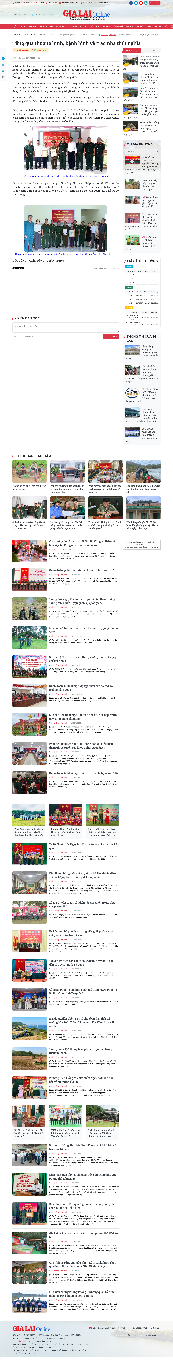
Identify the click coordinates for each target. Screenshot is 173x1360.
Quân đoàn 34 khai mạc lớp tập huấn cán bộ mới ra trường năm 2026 (81, 687)
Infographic (103, 3)
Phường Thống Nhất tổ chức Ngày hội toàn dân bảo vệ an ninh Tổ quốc (65, 832)
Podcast (53, 3)
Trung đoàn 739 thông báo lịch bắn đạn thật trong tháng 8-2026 (80, 1051)
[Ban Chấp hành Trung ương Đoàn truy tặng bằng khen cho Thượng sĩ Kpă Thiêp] (29, 1213)
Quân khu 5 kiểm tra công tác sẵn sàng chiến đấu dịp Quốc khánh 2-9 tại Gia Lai (141, 62)
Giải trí (139, 26)
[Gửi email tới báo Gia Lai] (146, 3)
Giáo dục (84, 26)
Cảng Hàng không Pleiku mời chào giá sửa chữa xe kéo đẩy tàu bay (142, 352)
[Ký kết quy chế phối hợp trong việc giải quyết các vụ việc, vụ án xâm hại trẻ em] (29, 941)
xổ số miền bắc (130, 542)
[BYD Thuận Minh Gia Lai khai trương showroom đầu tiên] (132, 432)
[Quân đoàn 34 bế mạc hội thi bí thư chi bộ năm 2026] (29, 579)
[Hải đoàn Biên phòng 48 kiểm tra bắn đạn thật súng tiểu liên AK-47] (130, 77)
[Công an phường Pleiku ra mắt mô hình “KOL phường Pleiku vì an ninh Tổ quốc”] (29, 999)
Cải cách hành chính (127, 35)
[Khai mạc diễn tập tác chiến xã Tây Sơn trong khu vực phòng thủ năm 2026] (29, 1184)
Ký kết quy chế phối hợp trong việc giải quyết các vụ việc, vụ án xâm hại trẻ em (81, 933)
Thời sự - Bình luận (59, 26)
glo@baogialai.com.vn (27, 1341)
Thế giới (32, 26)
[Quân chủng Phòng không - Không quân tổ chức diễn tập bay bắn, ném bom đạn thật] (29, 1301)
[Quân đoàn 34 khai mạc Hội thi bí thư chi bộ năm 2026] (29, 782)
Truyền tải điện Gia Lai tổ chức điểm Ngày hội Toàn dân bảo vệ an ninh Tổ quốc (81, 962)
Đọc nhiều (132, 50)
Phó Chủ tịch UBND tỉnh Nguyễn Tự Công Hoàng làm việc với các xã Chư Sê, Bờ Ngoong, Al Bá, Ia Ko (142, 165)
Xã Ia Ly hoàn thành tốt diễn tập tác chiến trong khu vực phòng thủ (82, 904)
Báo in (41, 3)
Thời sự (23, 26)
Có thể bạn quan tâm (33, 456)
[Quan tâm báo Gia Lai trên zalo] (136, 3)
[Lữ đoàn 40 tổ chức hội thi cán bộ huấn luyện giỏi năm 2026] (29, 637)
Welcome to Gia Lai (70, 3)
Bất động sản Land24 (144, 542)
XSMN (155, 542)
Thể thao (158, 26)
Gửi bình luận (111, 336)
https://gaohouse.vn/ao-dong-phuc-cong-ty (141, 547)
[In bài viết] (3, 77)
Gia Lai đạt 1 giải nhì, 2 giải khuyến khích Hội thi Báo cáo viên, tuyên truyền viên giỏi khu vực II (141, 221)
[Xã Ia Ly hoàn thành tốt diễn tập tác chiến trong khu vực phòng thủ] (29, 912)
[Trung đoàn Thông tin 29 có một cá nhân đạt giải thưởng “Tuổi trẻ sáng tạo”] (130, 126)
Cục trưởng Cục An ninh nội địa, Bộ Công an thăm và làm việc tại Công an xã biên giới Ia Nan (82, 543)
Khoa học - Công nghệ (112, 26)
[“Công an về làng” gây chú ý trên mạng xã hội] (29, 471)
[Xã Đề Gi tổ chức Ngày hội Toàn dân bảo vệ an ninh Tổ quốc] (29, 854)
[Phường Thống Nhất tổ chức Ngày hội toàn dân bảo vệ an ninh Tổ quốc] (65, 815)
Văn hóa (129, 26)
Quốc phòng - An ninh (35, 35)
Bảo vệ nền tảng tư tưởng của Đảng (65, 35)
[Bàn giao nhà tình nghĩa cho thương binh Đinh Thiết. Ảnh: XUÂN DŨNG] (65, 150)
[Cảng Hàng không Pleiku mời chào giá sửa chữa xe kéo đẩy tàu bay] (132, 350)
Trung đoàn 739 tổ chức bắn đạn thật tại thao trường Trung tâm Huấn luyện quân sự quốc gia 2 (82, 601)
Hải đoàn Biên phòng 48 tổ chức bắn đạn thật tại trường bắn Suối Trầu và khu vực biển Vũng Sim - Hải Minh (82, 1022)
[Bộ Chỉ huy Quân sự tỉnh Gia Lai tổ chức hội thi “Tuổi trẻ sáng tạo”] (28, 1116)
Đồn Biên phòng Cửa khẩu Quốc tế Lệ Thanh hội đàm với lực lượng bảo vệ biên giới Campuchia (82, 875)
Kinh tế (73, 26)
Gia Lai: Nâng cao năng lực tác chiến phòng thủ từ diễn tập (83, 1235)
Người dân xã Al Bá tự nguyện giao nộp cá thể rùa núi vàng (140, 243)
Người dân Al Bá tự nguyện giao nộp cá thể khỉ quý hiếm (150, 202)
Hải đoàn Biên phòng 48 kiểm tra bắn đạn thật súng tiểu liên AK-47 (149, 78)
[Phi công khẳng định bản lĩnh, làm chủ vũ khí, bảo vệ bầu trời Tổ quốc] (29, 1155)
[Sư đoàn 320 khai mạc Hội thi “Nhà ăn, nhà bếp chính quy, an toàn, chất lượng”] (29, 724)
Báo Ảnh (29, 3)
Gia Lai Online (31, 1328)
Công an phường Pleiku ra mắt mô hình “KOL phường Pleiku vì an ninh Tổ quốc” (83, 991)
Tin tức (84, 35)
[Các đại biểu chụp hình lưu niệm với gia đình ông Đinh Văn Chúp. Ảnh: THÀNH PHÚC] (65, 228)
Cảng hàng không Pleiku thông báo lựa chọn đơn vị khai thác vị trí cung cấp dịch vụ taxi (142, 415)
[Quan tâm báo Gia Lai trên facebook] (131, 3)
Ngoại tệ (129, 287)
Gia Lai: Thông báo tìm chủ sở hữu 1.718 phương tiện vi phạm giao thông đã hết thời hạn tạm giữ (141, 374)
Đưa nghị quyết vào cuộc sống (149, 35)
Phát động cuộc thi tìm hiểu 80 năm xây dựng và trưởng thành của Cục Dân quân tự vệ (28, 832)
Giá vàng (129, 308)
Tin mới (152, 50)
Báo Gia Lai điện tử (86, 15)
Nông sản (129, 267)
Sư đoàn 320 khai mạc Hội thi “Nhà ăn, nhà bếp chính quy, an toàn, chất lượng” (83, 716)
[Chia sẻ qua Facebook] (3, 52)
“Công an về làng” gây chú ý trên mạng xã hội (29, 487)
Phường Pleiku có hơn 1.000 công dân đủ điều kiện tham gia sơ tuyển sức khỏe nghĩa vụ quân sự (81, 745)
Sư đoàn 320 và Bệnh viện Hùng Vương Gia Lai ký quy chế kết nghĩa (82, 658)
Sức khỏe (95, 26)
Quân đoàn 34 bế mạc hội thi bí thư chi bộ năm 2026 (81, 570)
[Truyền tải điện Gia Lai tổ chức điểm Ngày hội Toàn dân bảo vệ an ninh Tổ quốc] (29, 970)
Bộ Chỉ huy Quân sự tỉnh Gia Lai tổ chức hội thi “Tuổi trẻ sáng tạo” (28, 1133)
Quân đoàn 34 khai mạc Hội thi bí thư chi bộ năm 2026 (83, 773)
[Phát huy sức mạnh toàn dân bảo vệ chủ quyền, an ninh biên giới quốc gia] (105, 471)
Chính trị (43, 26)
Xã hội (148, 26)
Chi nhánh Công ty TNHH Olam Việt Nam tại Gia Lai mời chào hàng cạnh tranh (141, 395)
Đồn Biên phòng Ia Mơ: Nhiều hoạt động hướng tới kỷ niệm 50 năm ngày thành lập (141, 94)
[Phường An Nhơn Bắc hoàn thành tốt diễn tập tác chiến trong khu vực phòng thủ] (67, 471)
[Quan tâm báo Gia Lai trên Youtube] (141, 3)
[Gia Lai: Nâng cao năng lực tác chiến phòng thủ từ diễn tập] (29, 1243)
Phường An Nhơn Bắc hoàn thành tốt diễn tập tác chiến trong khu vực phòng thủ (67, 489)
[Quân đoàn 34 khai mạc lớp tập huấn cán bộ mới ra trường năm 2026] (29, 695)
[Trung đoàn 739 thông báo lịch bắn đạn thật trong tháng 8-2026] (29, 1058)
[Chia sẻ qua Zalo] (3, 58)
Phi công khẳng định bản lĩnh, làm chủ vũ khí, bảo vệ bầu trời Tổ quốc (82, 1147)
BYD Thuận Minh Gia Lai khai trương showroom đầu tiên (141, 435)
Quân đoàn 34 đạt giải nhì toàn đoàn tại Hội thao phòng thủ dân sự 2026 (101, 1133)
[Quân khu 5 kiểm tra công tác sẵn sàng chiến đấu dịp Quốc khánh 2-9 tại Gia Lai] (130, 60)
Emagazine (87, 3)
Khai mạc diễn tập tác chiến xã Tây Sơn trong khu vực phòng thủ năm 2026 (82, 1176)
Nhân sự (93, 35)
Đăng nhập (154, 3)
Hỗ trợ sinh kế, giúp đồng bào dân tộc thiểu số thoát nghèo (150, 185)
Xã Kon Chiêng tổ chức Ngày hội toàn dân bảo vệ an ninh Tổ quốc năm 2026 (65, 1133)
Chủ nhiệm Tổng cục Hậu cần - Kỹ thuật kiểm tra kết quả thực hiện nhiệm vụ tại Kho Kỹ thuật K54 (82, 1264)
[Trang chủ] (15, 26)
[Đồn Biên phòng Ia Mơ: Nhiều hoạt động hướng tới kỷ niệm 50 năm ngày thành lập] (130, 92)
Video (17, 3)
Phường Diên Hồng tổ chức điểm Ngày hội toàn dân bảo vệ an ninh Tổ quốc (81, 1079)
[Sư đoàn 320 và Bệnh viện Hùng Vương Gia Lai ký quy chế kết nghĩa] (29, 666)
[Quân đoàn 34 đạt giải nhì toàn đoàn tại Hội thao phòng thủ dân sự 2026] (102, 1116)
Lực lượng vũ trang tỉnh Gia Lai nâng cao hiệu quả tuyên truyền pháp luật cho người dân (141, 111)
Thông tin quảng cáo (141, 339)
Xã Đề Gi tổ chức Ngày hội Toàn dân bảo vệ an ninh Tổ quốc (83, 846)
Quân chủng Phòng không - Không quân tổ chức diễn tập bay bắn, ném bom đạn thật (81, 1293)
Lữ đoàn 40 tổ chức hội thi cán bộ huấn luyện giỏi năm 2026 (83, 630)
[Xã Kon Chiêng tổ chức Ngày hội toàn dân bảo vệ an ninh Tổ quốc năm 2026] (65, 1116)
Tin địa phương (140, 144)
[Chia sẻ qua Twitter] (3, 65)
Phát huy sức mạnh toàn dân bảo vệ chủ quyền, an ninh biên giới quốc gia (104, 489)
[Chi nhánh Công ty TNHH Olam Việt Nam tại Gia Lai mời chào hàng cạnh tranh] (132, 393)
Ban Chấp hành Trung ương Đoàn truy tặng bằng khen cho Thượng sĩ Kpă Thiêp (83, 1206)
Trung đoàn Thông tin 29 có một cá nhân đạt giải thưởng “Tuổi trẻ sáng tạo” (141, 128)
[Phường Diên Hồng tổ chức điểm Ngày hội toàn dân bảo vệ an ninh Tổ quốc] (29, 1087)
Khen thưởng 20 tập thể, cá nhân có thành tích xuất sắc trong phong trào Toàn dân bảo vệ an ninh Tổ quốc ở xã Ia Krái (102, 832)
